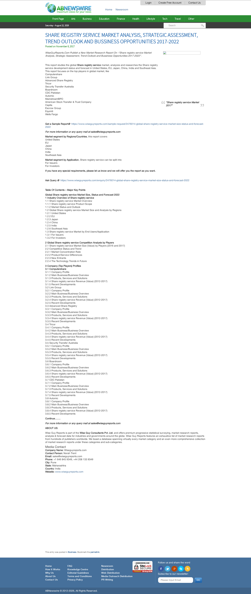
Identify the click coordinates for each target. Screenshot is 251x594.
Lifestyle (151, 18)
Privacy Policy (75, 580)
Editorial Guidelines (78, 573)
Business (87, 18)
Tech (164, 18)
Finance (121, 18)
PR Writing (107, 580)
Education (104, 18)
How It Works (52, 569)
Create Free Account (169, 3)
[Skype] (181, 569)
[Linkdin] (174, 569)
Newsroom (122, 9)
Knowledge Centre (77, 569)
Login (148, 3)
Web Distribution (110, 573)
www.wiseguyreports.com (69, 471)
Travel (178, 18)
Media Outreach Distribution (117, 576)
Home (108, 9)
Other (191, 18)
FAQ (69, 566)
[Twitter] (167, 569)
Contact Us (194, 3)
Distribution (107, 569)
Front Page (58, 18)
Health (135, 18)
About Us (50, 576)
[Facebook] (161, 569)
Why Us (49, 573)
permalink (94, 552)
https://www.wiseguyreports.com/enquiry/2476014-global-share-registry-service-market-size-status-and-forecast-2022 (124, 180)
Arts (73, 18)
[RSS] (187, 569)
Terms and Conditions (79, 576)
